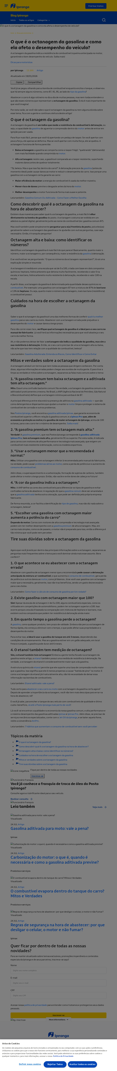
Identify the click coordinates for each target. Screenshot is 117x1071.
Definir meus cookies (30, 1064)
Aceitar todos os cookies (82, 1064)
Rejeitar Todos (55, 1064)
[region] (58, 1055)
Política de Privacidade (63, 1056)
